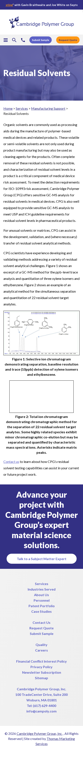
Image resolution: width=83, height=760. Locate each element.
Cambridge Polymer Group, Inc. (41, 689)
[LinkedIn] (38, 753)
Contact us (11, 461)
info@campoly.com (41, 711)
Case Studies (41, 611)
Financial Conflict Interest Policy (41, 661)
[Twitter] (22, 753)
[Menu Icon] (5, 40)
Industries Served (42, 589)
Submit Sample (41, 633)
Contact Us (41, 622)
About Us (41, 595)
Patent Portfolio (42, 606)
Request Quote (41, 628)
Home (8, 108)
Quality (41, 645)
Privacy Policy (41, 667)
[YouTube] (45, 753)
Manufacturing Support (48, 108)
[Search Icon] (14, 40)
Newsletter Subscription (41, 672)
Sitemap (41, 678)
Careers (41, 650)
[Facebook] (30, 753)
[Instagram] (53, 753)
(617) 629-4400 (44, 706)
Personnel (42, 600)
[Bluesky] (61, 753)
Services (22, 108)
